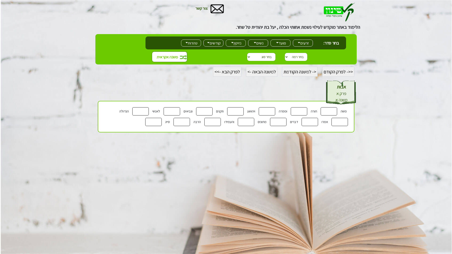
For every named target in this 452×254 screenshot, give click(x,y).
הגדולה (124, 111)
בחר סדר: (331, 43)
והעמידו (229, 121)
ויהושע (251, 111)
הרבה (197, 121)
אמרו (325, 121)
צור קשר (201, 8)
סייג (167, 121)
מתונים (262, 121)
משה (344, 111)
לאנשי (156, 111)
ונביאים (188, 111)
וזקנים (220, 111)
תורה (314, 111)
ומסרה (283, 111)
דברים (294, 121)
